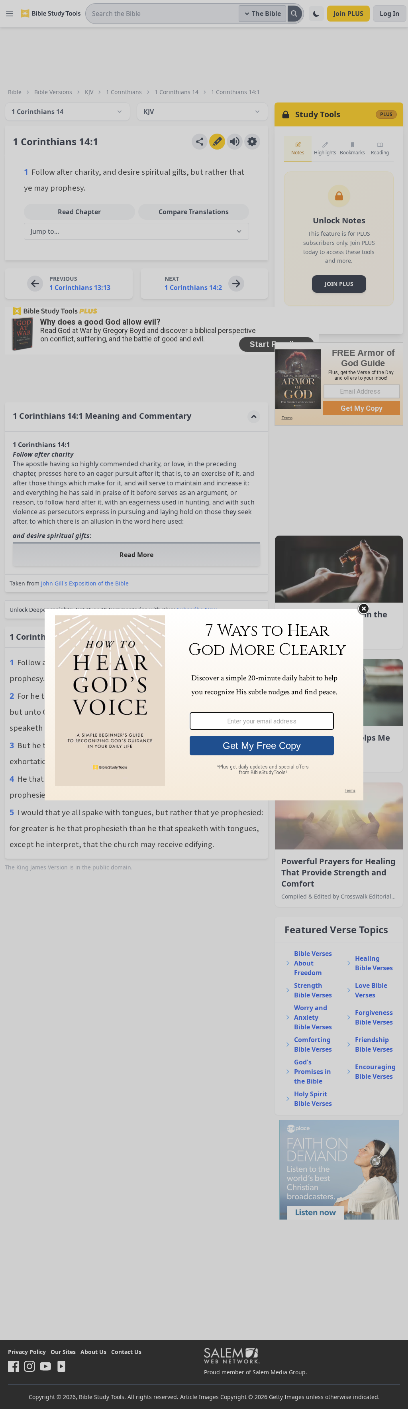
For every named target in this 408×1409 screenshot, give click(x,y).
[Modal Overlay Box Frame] (204, 704)
